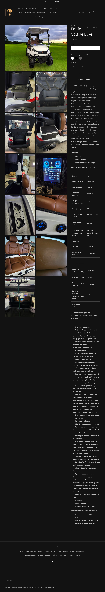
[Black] (76, 58)
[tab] (86, 263)
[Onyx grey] (80, 58)
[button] (89, 12)
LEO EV (11, 587)
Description (79, 263)
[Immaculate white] (72, 58)
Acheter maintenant (85, 80)
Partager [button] (76, 530)
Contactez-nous (30, 555)
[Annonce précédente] (6, 2)
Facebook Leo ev (74, 555)
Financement (80, 551)
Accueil (21, 551)
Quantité (73, 62)
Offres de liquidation (60, 555)
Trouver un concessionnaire (47, 551)
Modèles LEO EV (30, 551)
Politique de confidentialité (47, 587)
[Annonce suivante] (99, 2)
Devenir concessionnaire (66, 551)
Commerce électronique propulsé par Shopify (25, 587)
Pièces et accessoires (44, 555)
